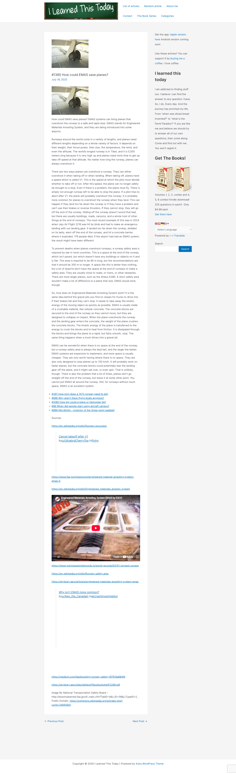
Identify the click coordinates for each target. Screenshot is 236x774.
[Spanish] (159, 223)
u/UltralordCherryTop (75, 440)
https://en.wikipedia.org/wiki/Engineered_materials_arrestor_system (91, 488)
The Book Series (146, 15)
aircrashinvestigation (104, 596)
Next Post (140, 721)
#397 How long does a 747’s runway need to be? (80, 394)
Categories (167, 15)
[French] (165, 223)
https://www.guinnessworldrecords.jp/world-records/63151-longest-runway (95, 565)
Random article (153, 6)
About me (172, 6)
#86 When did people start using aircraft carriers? (80, 406)
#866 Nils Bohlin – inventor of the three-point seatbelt (83, 410)
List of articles (131, 6)
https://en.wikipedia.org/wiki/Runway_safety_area (80, 573)
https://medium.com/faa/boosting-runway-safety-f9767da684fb (88, 676)
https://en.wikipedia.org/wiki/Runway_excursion (79, 425)
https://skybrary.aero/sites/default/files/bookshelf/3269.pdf (86, 684)
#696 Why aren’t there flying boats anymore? (78, 398)
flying (95, 440)
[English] (156, 223)
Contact (127, 15)
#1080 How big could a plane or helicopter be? (79, 402)
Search (159, 243)
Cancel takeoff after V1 (73, 436)
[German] (162, 223)
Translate (179, 235)
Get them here (163, 214)
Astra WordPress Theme (150, 763)
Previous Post (54, 721)
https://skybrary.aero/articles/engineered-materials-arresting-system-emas (95, 581)
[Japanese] (168, 223)
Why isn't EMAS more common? (79, 592)
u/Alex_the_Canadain (75, 596)
